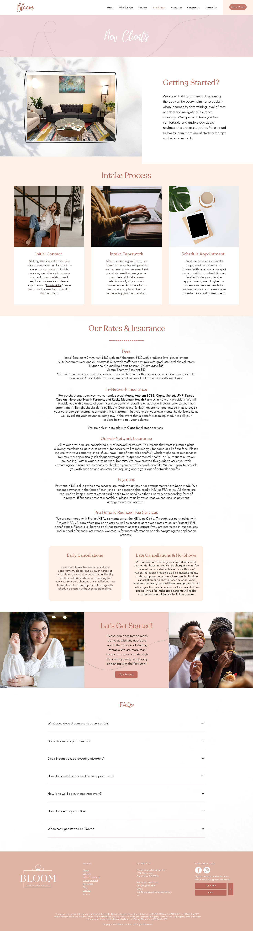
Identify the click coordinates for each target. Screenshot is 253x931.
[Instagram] (206, 870)
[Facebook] (198, 870)
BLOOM (87, 863)
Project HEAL (97, 518)
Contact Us (53, 285)
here (93, 527)
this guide (160, 461)
